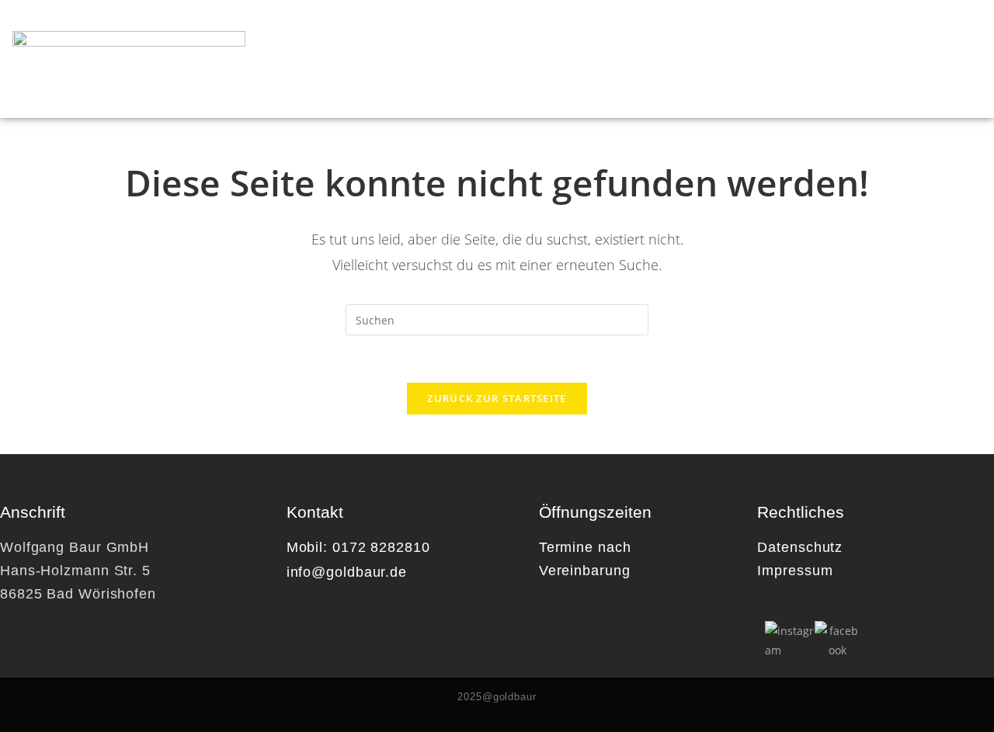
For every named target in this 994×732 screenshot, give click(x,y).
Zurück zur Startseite (496, 398)
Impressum (794, 570)
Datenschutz (800, 547)
